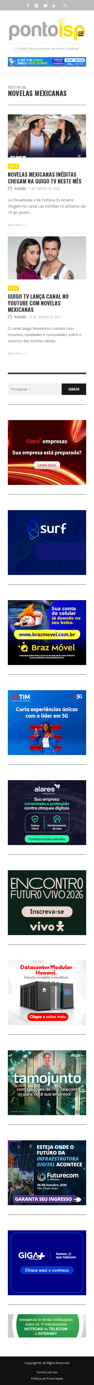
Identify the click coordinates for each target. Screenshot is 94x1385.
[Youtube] (53, 5)
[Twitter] (45, 5)
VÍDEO (13, 166)
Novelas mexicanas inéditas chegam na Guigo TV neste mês (44, 177)
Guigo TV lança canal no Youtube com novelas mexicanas (38, 303)
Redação (21, 189)
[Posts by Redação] (10, 189)
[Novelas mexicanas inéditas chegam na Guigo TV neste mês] (38, 136)
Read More (16, 225)
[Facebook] (28, 5)
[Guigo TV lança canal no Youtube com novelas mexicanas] (38, 258)
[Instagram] (36, 5)
